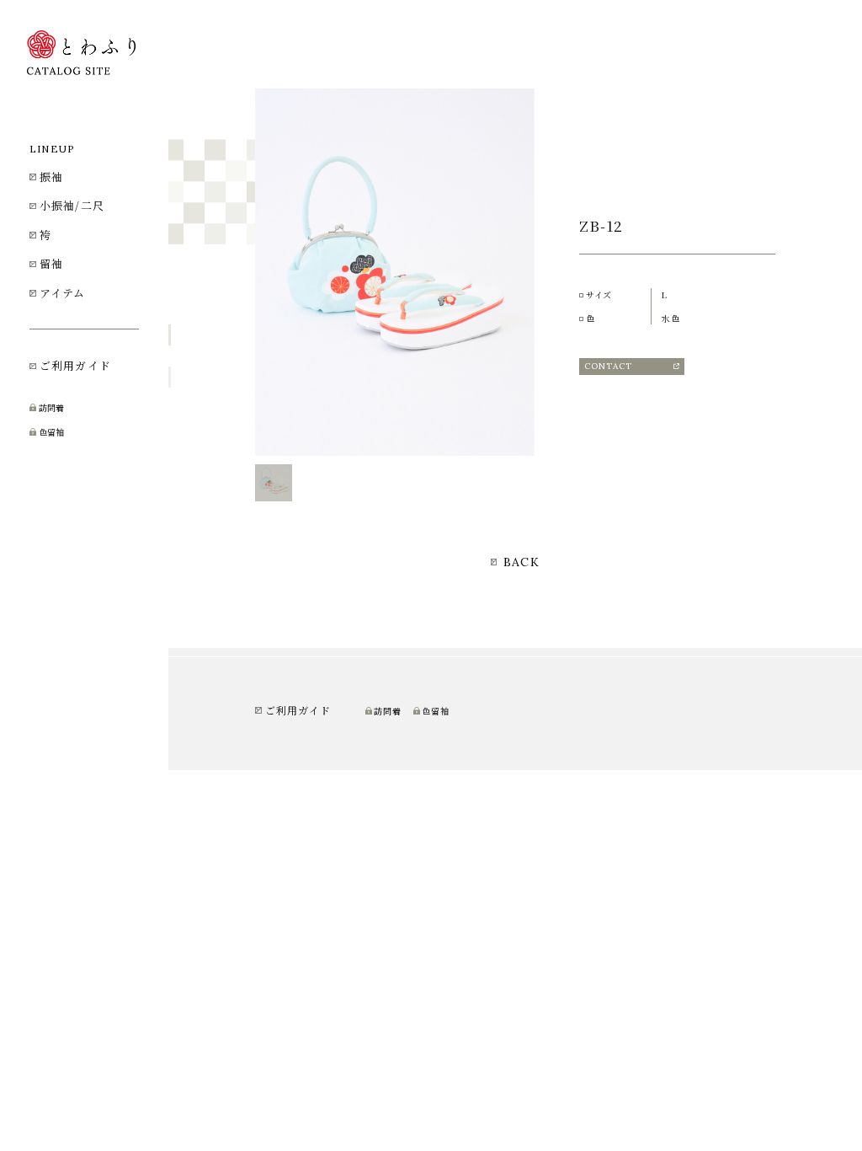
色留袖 (51, 432)
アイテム (63, 293)
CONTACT (608, 366)
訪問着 (51, 407)
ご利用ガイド (75, 365)
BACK (519, 562)
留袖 (51, 263)
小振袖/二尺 (72, 205)
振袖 (51, 177)
